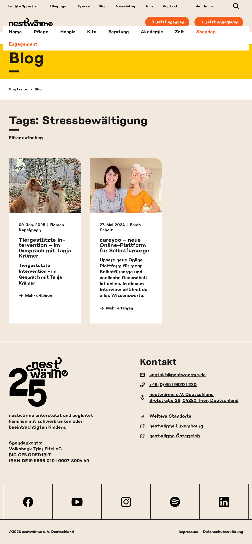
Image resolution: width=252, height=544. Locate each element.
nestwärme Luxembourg (176, 426)
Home (15, 32)
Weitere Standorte (170, 416)
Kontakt (170, 6)
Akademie (152, 32)
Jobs (149, 6)
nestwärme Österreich (174, 436)
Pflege (41, 32)
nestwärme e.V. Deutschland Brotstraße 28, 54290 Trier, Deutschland (193, 397)
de (198, 6)
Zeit (179, 32)
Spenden (206, 32)
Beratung (118, 32)
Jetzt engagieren (221, 22)
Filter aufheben (26, 138)
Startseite (18, 89)
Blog (103, 6)
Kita (91, 32)
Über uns (58, 6)
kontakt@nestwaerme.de (177, 375)
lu (205, 6)
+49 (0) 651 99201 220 (173, 385)
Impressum (188, 532)
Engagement (23, 44)
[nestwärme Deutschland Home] (31, 22)
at (213, 6)
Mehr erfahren (38, 296)
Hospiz (67, 32)
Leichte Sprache (22, 6)
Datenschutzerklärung (223, 532)
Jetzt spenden (170, 22)
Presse (84, 6)
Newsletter (126, 6)
